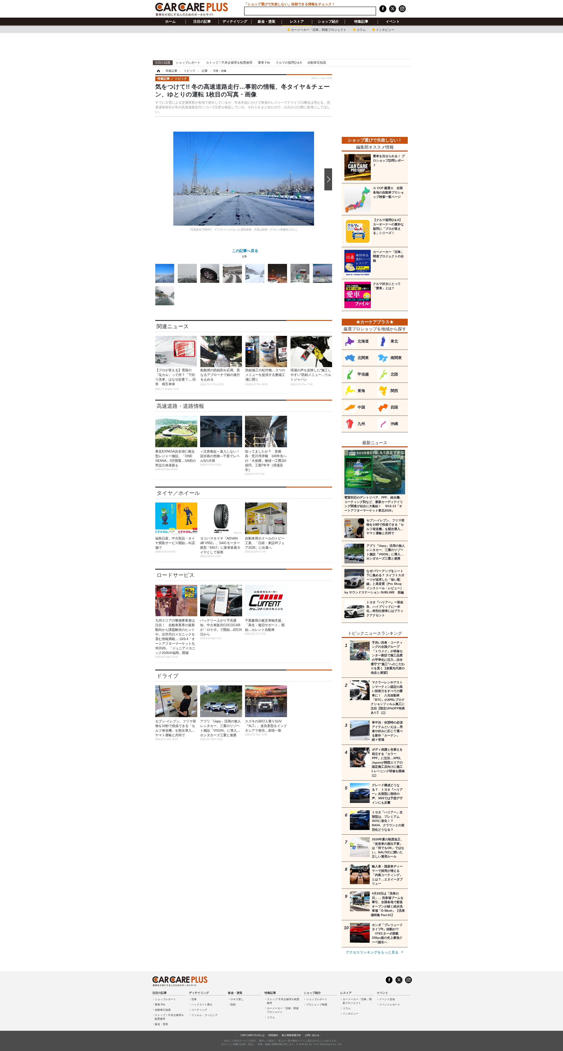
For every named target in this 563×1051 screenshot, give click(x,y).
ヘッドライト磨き (201, 1004)
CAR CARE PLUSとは (253, 1035)
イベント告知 (387, 999)
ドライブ (168, 676)
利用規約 (273, 1035)
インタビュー (385, 29)
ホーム (170, 21)
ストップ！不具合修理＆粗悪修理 (229, 62)
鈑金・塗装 (266, 21)
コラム (361, 29)
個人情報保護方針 (291, 1035)
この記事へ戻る (245, 253)
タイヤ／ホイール (178, 493)
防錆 (233, 1004)
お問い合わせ (312, 1035)
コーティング (199, 1009)
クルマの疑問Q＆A (289, 62)
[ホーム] (157, 70)
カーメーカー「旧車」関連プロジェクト (318, 29)
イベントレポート (389, 1004)
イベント (393, 21)
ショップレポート (188, 62)
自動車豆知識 (316, 62)
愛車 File (264, 62)
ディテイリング (235, 21)
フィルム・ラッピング (204, 1015)
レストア (297, 21)
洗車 (194, 999)
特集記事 (361, 21)
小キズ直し (237, 999)
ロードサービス (176, 575)
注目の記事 (202, 21)
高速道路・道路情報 (180, 406)
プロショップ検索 (316, 1004)
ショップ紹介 (328, 21)
